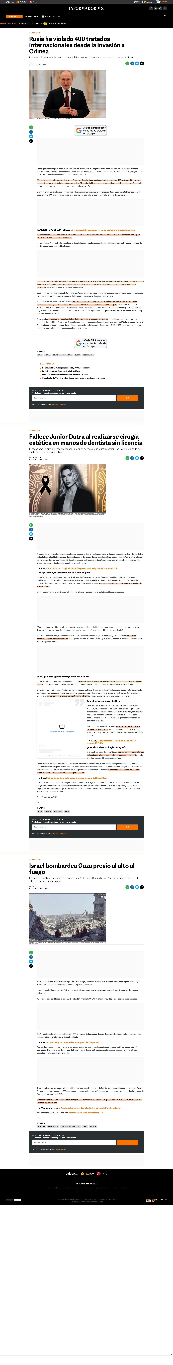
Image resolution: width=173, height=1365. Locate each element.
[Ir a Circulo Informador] (20, 1)
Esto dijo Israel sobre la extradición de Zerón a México (65, 374)
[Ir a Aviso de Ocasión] (72, 1171)
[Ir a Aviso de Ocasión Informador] (10, 1)
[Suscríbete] (161, 1)
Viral (67, 811)
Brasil (40, 811)
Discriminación (88, 354)
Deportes (79, 1187)
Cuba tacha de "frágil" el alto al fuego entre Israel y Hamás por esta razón (73, 378)
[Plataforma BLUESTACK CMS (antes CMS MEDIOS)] (17, 1199)
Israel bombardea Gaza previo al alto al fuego (61, 371)
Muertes (48, 811)
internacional (67, 1187)
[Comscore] (161, 1199)
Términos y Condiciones (58, 404)
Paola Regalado (36, 457)
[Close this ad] (171, 1354)
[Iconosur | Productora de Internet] (9, 1199)
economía (123, 1187)
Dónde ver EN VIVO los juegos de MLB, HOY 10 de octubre (66, 368)
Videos (48, 16)
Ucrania (47, 354)
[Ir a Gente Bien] (33, 1)
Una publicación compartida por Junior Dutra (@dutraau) (62, 755)
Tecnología (89, 1187)
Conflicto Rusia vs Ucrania (62, 354)
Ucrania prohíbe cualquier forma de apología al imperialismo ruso (103, 230)
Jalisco (28, 16)
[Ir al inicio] (29, 8)
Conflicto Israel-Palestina (70, 1126)
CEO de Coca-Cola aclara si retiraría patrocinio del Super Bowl (76, 778)
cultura (113, 1187)
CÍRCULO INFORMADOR (57, 23)
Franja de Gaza (53, 1126)
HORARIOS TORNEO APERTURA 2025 (25, 23)
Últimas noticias (14, 16)
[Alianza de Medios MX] (150, 1199)
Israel (85, 1126)
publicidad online (92, 1190)
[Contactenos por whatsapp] (165, 8)
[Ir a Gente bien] (102, 1171)
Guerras (93, 1126)
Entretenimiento (102, 1187)
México (37, 16)
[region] (86, 1360)
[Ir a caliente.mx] (137, 1)
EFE (33, 62)
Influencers (58, 811)
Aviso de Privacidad (75, 1201)
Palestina (41, 1126)
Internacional (34, 32)
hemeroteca (79, 1190)
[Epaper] (147, 1)
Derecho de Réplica (85, 1201)
